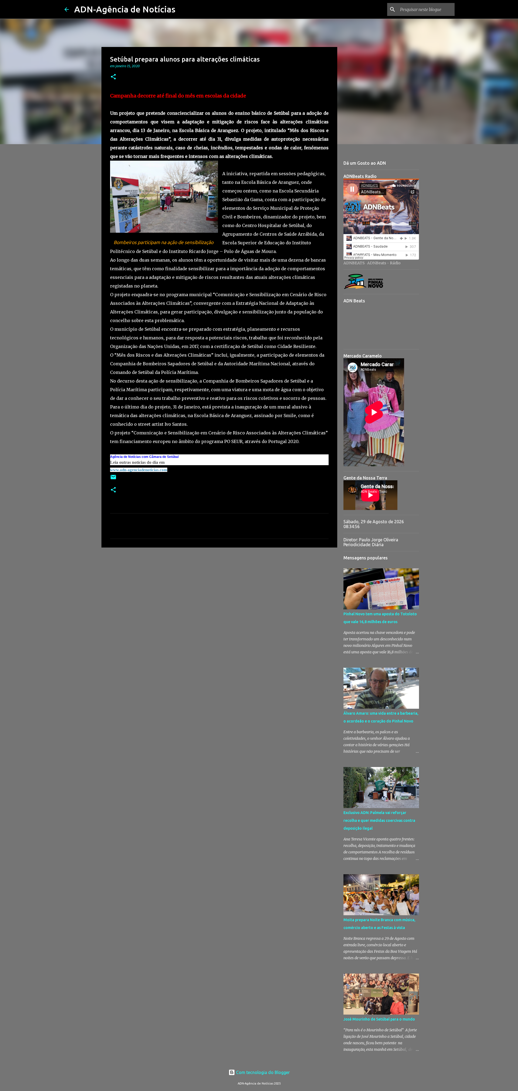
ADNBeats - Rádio (384, 263)
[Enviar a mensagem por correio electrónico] (113, 479)
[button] (113, 77)
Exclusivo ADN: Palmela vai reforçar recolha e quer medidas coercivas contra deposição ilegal (379, 820)
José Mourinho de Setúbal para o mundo (379, 1019)
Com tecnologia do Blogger (262, 1072)
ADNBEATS (354, 263)
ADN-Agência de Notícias (124, 9)
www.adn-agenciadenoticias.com (138, 470)
